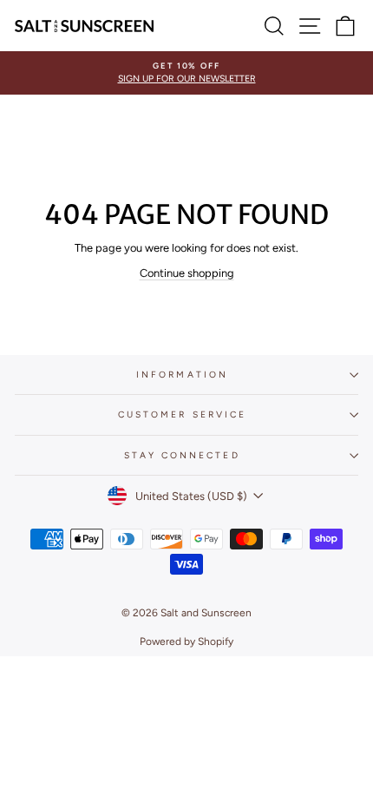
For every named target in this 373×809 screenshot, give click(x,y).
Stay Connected (181, 455)
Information (182, 374)
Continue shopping (187, 273)
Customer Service (182, 414)
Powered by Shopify (186, 641)
